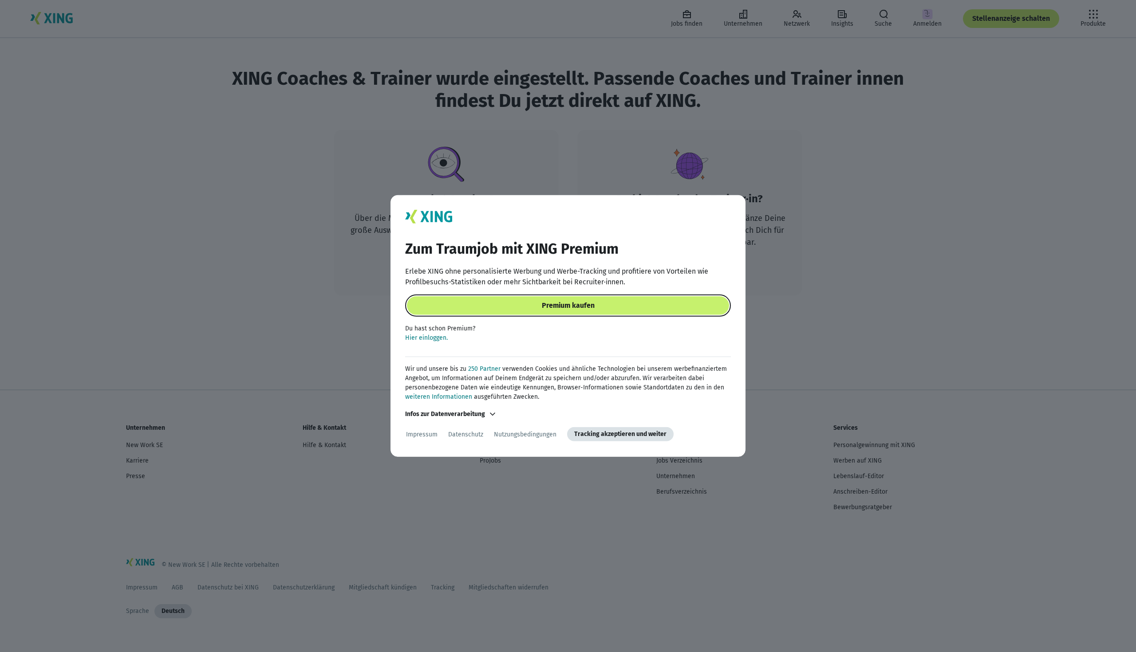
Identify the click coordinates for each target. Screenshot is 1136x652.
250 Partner (484, 369)
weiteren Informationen (438, 397)
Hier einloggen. (426, 338)
